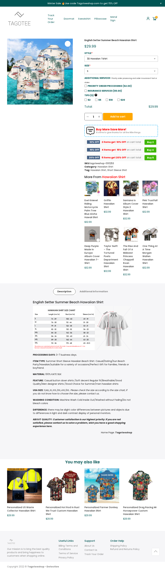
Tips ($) (90, 95)
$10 (111, 99)
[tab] (64, 291)
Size (87, 65)
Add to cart (117, 116)
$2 (89, 99)
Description (64, 291)
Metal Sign (113, 18)
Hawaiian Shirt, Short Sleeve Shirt (109, 170)
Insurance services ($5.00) (105, 90)
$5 (99, 99)
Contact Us (90, 550)
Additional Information (94, 291)
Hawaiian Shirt (105, 166)
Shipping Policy (118, 545)
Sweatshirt (84, 18)
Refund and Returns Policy (125, 549)
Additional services (97, 78)
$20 (123, 99)
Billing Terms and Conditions (68, 547)
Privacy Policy (66, 557)
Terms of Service (68, 553)
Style (88, 53)
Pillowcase (100, 18)
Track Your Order (51, 19)
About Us (89, 545)
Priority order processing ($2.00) (110, 86)
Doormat (69, 18)
